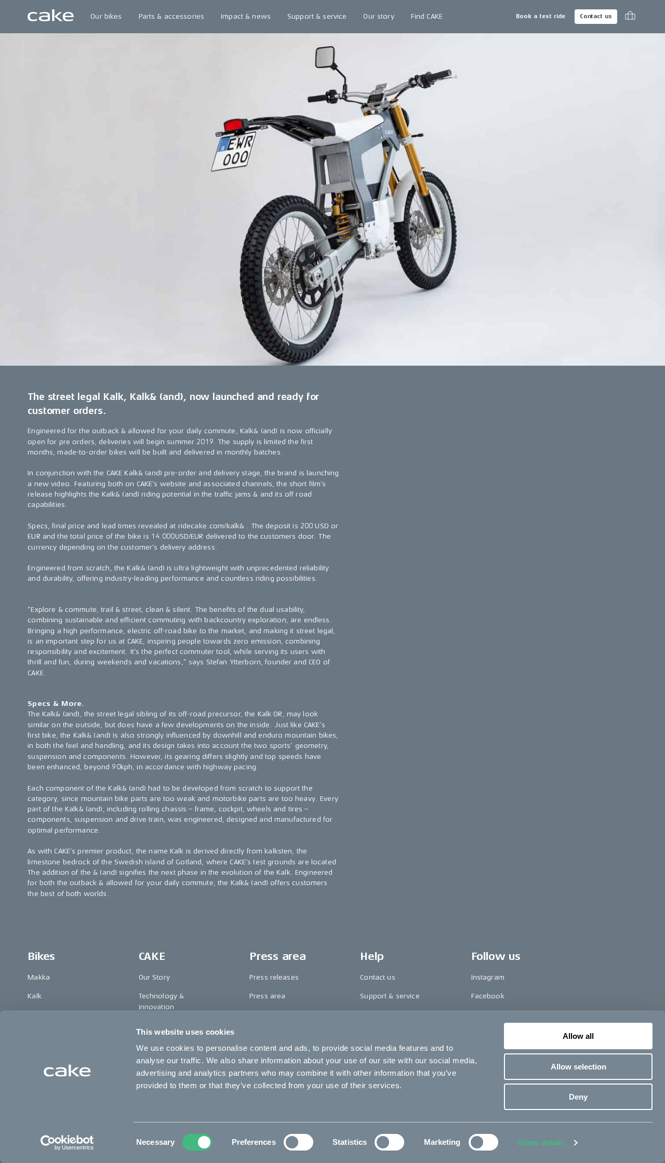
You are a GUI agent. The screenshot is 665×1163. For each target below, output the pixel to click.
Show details (541, 1142)
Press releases (274, 977)
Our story (378, 16)
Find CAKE (427, 16)
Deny (578, 1096)
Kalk (35, 996)
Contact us (596, 16)
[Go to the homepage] (51, 16)
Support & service (317, 16)
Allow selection (578, 1066)
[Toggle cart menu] (630, 16)
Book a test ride (540, 16)
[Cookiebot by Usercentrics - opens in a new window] (67, 1143)
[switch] (298, 1142)
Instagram (487, 977)
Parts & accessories (172, 16)
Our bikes (106, 16)
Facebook (487, 996)
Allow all (578, 1036)
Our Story (154, 977)
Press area (267, 996)
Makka (39, 977)
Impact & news (246, 16)
